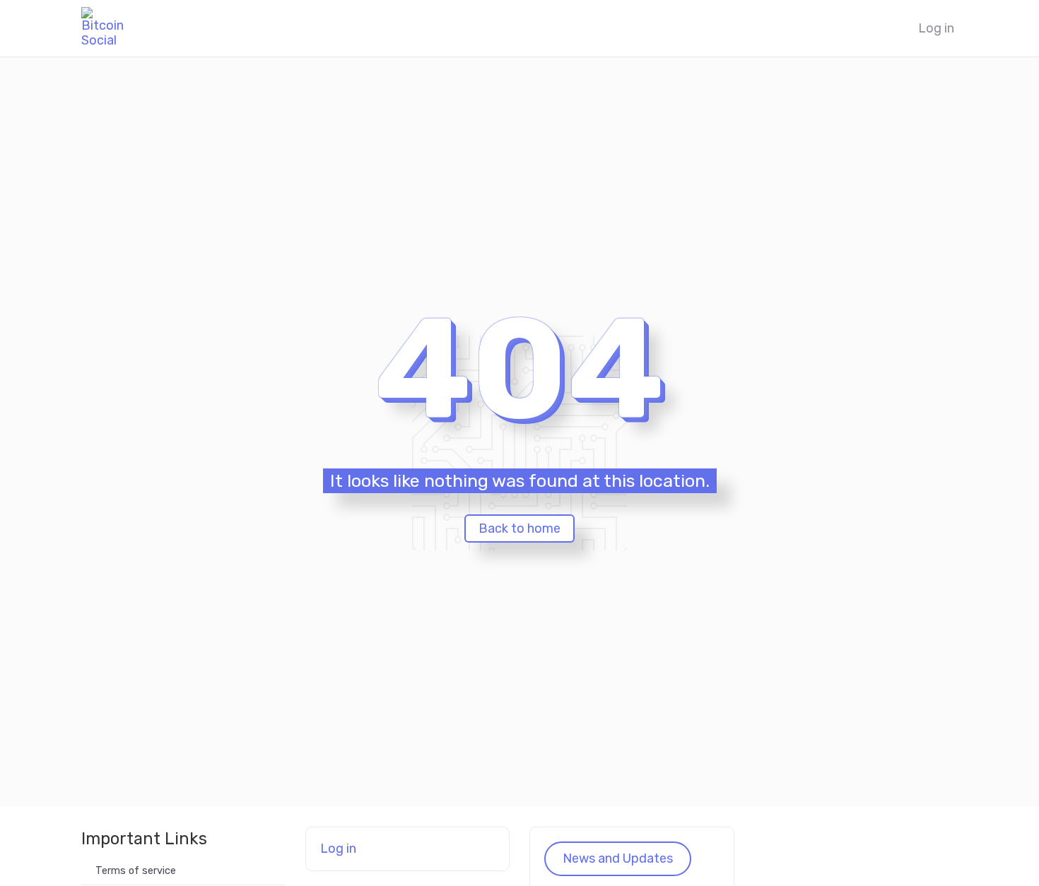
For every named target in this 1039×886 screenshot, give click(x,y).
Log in (936, 28)
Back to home (519, 528)
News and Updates (618, 858)
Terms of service (135, 871)
